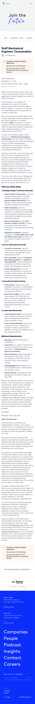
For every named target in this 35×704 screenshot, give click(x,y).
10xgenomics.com (17, 525)
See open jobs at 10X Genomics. (16, 66)
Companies (16, 632)
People (11, 638)
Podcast (12, 645)
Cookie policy (22, 586)
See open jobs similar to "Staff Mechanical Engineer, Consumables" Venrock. (17, 70)
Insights (12, 651)
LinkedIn (7, 690)
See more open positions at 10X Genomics (17, 569)
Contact (12, 658)
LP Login (7, 697)
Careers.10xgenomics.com (10, 531)
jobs (5, 38)
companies (14, 38)
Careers (12, 664)
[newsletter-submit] (29, 677)
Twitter (6, 693)
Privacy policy (13, 586)
